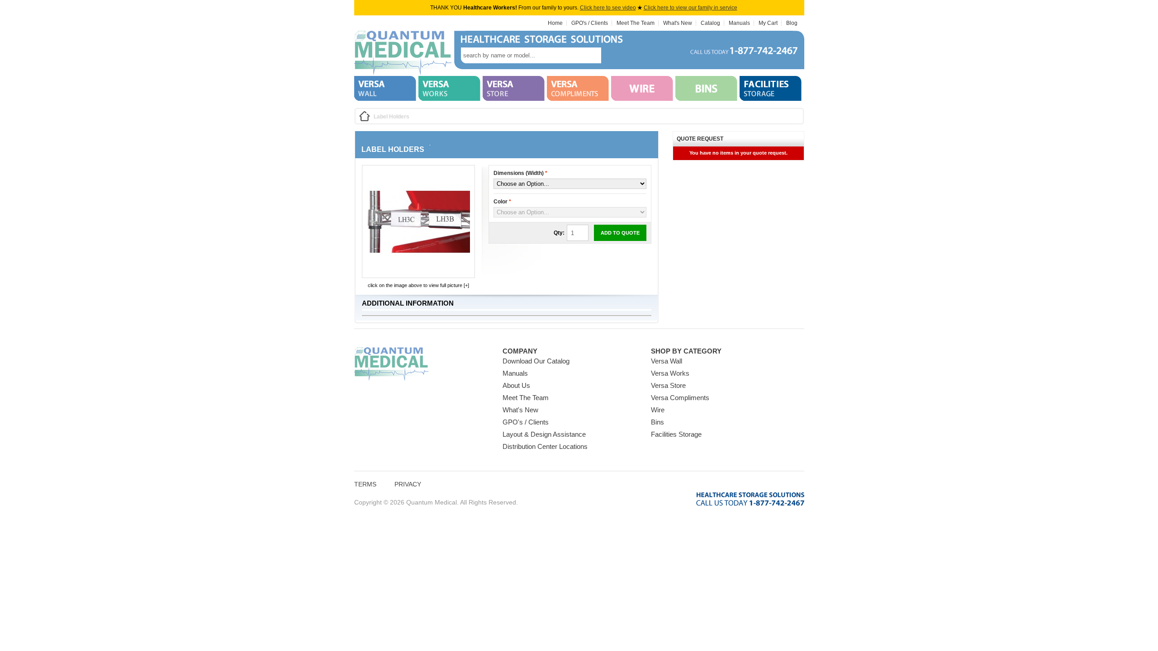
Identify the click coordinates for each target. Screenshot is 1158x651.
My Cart (768, 23)
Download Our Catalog (536, 361)
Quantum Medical (391, 364)
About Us (516, 385)
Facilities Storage (676, 434)
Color (502, 201)
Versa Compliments (680, 397)
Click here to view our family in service (690, 8)
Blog (791, 23)
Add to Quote (620, 233)
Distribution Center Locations (545, 446)
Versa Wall (666, 361)
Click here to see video (608, 8)
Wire (657, 410)
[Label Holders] (418, 271)
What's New (677, 23)
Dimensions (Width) (520, 173)
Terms (365, 484)
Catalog (710, 23)
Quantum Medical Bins (402, 53)
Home (555, 23)
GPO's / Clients (589, 23)
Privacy (407, 484)
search (615, 55)
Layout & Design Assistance (544, 434)
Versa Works (670, 373)
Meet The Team (636, 23)
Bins (657, 422)
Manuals (739, 23)
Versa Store (668, 385)
